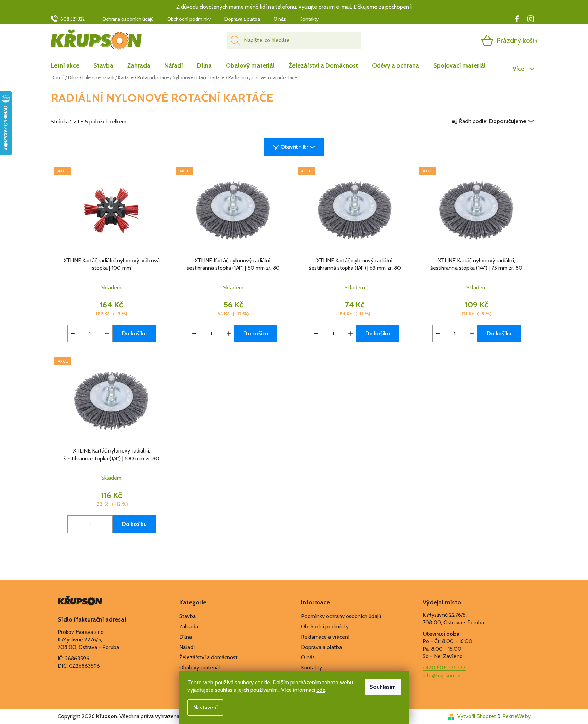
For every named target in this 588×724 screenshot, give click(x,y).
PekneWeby (516, 716)
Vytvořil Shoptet (476, 716)
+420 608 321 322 (444, 667)
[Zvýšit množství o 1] (107, 333)
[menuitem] (68, 65)
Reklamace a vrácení (325, 637)
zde (320, 690)
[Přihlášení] (461, 40)
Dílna (185, 637)
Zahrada (188, 626)
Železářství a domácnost (208, 657)
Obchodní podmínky (189, 19)
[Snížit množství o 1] (73, 333)
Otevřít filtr (294, 147)
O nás (280, 19)
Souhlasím (383, 687)
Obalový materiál (199, 667)
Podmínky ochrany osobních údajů (341, 616)
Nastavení (205, 707)
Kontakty (309, 19)
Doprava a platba (242, 19)
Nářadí (187, 647)
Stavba (187, 616)
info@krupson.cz (441, 675)
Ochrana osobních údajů (127, 19)
